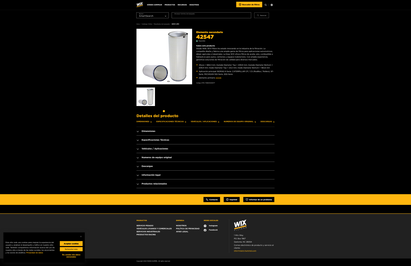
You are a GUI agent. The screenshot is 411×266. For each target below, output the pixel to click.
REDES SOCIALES (211, 220)
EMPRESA (180, 220)
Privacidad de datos (34, 253)
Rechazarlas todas (71, 249)
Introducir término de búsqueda (184, 14)
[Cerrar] (81, 236)
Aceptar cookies (71, 243)
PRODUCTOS (141, 220)
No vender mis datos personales (71, 256)
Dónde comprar (154, 5)
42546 (218, 78)
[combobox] (211, 15)
